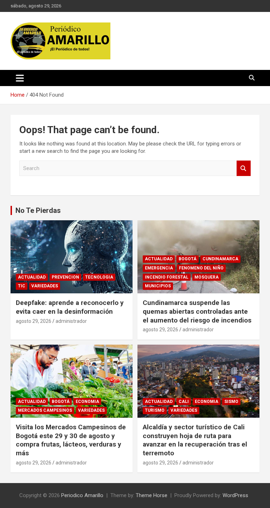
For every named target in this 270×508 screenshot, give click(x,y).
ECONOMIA (87, 401)
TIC (21, 286)
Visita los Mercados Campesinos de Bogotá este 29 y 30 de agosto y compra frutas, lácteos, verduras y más (71, 440)
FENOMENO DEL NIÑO (201, 268)
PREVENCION (65, 277)
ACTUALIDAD (32, 277)
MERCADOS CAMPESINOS (45, 410)
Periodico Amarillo (82, 495)
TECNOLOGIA (99, 277)
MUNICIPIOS (158, 286)
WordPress (235, 495)
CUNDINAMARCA (220, 258)
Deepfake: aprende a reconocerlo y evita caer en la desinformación (70, 307)
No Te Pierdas (38, 210)
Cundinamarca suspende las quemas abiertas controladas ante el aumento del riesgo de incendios (197, 311)
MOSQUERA (206, 277)
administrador (71, 321)
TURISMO (155, 410)
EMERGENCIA (159, 268)
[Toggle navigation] (20, 78)
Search (244, 168)
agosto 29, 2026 (33, 321)
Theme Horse (151, 495)
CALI (184, 401)
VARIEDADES (44, 286)
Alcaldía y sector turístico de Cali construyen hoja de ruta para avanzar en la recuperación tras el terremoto (195, 440)
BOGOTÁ (188, 258)
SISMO (231, 401)
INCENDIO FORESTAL (166, 277)
